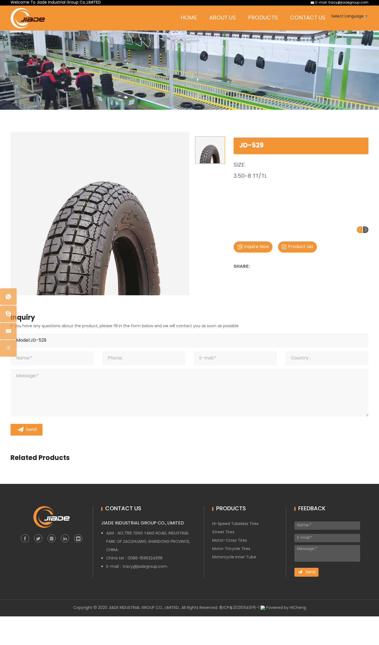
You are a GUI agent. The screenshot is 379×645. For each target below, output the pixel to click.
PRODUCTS (263, 18)
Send (31, 429)
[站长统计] (263, 608)
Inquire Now (256, 247)
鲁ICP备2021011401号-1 (239, 608)
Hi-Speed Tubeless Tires (235, 524)
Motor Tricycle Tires (231, 549)
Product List (301, 247)
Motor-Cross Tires (229, 541)
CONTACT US (307, 18)
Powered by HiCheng (286, 608)
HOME (189, 18)
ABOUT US (222, 18)
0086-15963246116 (145, 558)
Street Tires (223, 532)
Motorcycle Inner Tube (234, 557)
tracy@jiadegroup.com (348, 3)
